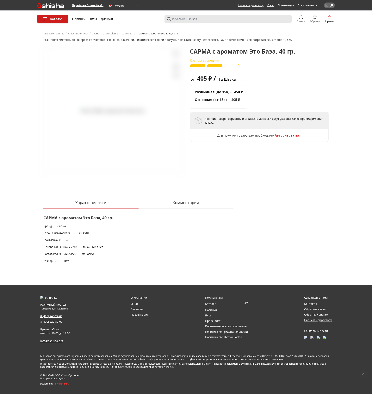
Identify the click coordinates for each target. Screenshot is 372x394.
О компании (139, 297)
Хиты (93, 19)
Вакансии (137, 309)
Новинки (78, 19)
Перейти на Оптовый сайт (87, 5)
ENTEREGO (62, 383)
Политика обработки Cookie (223, 337)
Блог (208, 315)
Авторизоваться (288, 135)
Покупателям (306, 5)
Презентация (286, 5)
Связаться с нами (316, 297)
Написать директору (251, 5)
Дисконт (107, 19)
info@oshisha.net (51, 341)
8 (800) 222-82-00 (51, 321)
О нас (270, 5)
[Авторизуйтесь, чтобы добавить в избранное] (175, 67)
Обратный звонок (316, 314)
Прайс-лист (212, 321)
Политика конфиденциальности (226, 331)
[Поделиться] (175, 76)
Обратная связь (315, 309)
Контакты (310, 304)
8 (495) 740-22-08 (51, 316)
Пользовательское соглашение (226, 326)
